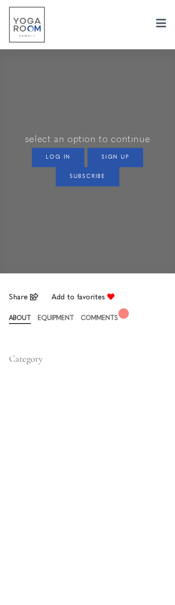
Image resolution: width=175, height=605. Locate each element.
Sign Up (115, 157)
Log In (58, 157)
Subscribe (87, 176)
